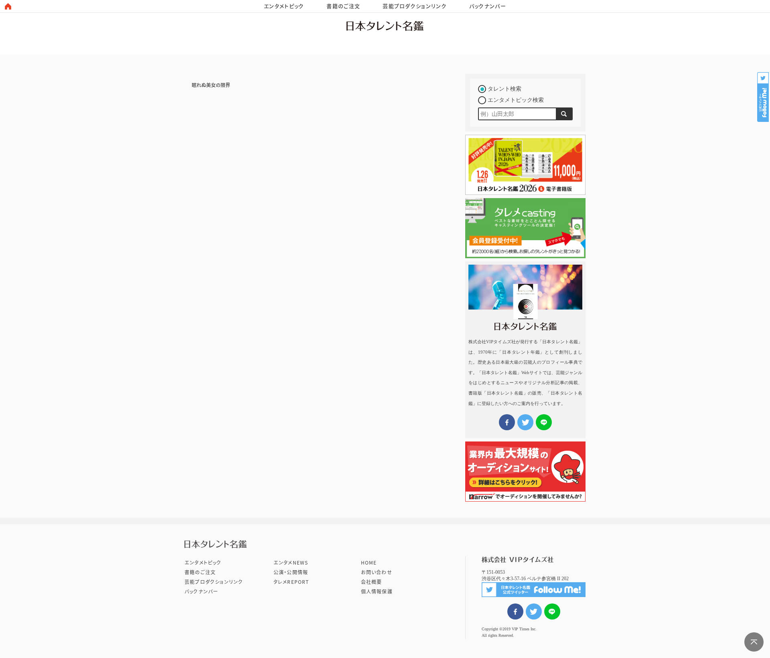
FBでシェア (515, 611)
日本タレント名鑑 (385, 25)
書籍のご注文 (343, 6)
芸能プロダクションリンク (415, 6)
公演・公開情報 (291, 572)
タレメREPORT (291, 581)
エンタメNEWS (291, 562)
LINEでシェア (552, 611)
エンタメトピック (284, 6)
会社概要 (371, 581)
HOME (369, 562)
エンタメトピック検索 (516, 100)
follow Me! (763, 97)
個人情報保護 (377, 591)
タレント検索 (504, 89)
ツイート (534, 611)
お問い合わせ (376, 572)
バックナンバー (487, 6)
